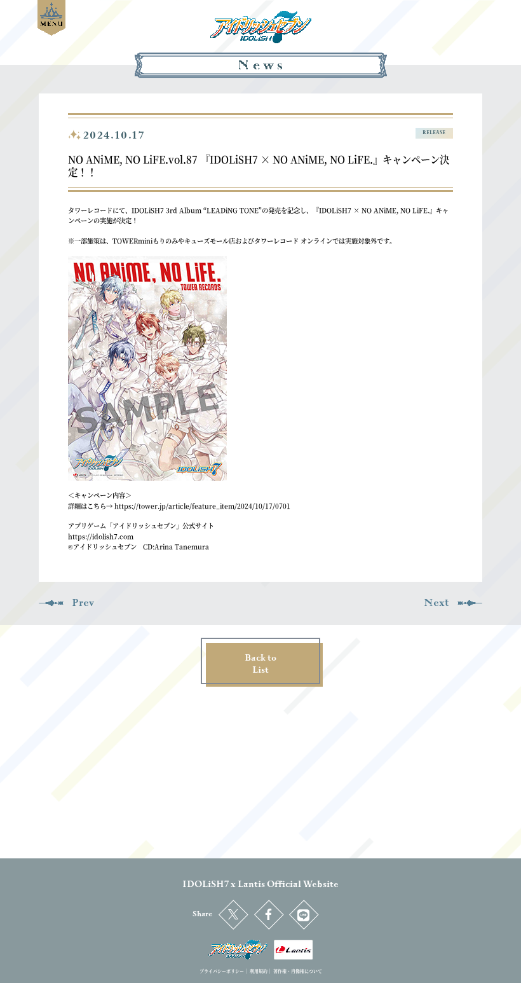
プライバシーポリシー (222, 971)
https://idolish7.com (100, 536)
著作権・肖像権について (297, 971)
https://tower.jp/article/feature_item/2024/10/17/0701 (202, 506)
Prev (83, 603)
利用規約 (258, 971)
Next (436, 603)
